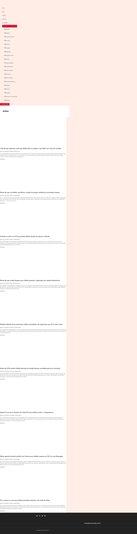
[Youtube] (42, 516)
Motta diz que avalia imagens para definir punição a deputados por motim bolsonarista (30, 280)
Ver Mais (4, 23)
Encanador (8, 48)
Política (11, 151)
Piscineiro (8, 89)
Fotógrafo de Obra (9, 55)
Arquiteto (8, 29)
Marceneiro (8, 74)
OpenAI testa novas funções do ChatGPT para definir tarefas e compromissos (26, 412)
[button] (6, 23)
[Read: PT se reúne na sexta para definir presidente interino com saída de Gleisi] (25, 497)
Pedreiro (4, 15)
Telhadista (8, 100)
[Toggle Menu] (9, 26)
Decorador (8, 40)
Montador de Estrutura (10, 81)
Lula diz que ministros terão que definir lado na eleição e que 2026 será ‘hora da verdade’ (31, 148)
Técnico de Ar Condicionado (11, 96)
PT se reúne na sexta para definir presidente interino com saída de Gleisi (25, 500)
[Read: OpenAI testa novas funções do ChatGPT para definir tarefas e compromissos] (25, 409)
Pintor (3, 11)
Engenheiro (8, 51)
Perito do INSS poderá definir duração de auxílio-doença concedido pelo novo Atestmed (30, 368)
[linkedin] (44, 516)
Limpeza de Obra (9, 70)
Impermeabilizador (10, 63)
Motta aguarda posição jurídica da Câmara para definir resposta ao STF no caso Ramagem (31, 456)
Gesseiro (7, 59)
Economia (12, 327)
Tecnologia (12, 415)
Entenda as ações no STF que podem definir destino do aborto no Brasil (24, 236)
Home (3, 8)
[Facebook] (36, 516)
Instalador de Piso (9, 66)
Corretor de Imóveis (10, 36)
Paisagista (8, 85)
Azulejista (8, 33)
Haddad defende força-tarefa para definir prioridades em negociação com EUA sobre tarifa (31, 324)
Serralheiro (8, 92)
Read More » (2, 159)
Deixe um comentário (4, 151)
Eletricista (8, 44)
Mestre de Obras (9, 77)
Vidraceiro (4, 19)
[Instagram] (39, 516)
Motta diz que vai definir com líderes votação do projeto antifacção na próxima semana (30, 192)
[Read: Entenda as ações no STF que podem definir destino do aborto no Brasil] (25, 233)
